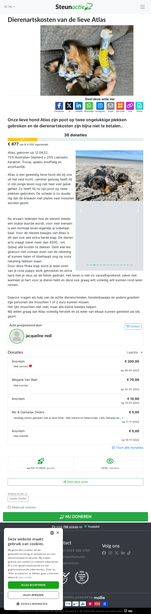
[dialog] (33, 569)
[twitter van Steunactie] (117, 553)
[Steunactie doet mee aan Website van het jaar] (82, 578)
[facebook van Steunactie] (104, 553)
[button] (59, 107)
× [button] (57, 532)
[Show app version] (148, 611)
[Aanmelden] (5, 7)
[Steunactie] (74, 7)
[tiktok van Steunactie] (129, 553)
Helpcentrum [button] (69, 563)
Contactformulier (72, 557)
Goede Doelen (18, 498)
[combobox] (52, 533)
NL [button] (10, 6)
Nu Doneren (77, 517)
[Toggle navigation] (142, 7)
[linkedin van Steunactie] (123, 553)
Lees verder (25, 577)
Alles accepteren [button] (33, 585)
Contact (134, 326)
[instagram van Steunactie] (110, 553)
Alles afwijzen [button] (33, 595)
